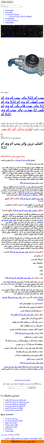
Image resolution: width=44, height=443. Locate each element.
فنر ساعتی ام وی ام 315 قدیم (15, 400)
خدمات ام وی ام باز (12, 14)
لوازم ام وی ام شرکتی (22, 380)
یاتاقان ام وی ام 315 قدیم (14, 408)
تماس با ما (8, 12)
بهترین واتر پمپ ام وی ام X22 (25, 210)
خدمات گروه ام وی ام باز (14, 420)
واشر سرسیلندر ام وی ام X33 (15, 404)
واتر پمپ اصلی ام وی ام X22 (31, 198)
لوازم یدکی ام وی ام (23, 160)
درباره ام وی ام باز (11, 20)
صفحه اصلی (9, 22)
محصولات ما (9, 18)
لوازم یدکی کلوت (11, 427)
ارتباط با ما (9, 429)
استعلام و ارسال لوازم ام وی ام (20, 16)
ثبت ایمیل (32, 387)
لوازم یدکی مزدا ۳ (11, 424)
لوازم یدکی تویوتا (11, 422)
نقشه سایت (9, 10)
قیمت (41, 363)
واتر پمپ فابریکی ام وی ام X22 (17, 278)
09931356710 (16, 441)
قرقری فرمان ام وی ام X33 (15, 406)
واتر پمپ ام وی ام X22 (29, 183)
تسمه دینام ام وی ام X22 (14, 410)
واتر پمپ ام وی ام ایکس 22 (22, 314)
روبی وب (4, 434)
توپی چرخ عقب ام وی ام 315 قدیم (17, 402)
